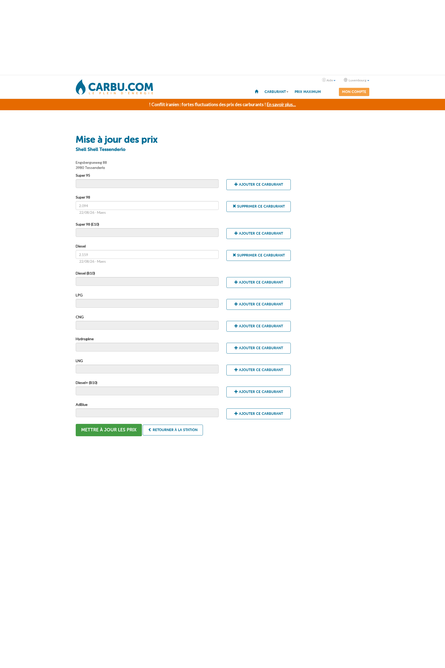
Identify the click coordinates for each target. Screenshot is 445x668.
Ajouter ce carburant (260, 184)
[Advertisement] (222, 38)
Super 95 (83, 175)
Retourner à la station (175, 430)
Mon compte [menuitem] (354, 92)
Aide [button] (330, 80)
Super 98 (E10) (87, 224)
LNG (79, 360)
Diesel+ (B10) (86, 382)
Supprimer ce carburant (260, 206)
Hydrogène (85, 339)
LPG (79, 295)
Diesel (81, 246)
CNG (80, 317)
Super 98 (83, 197)
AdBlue (82, 404)
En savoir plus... (281, 104)
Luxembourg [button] (357, 80)
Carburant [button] (275, 92)
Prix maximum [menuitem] (308, 92)
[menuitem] (256, 91)
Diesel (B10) (85, 273)
